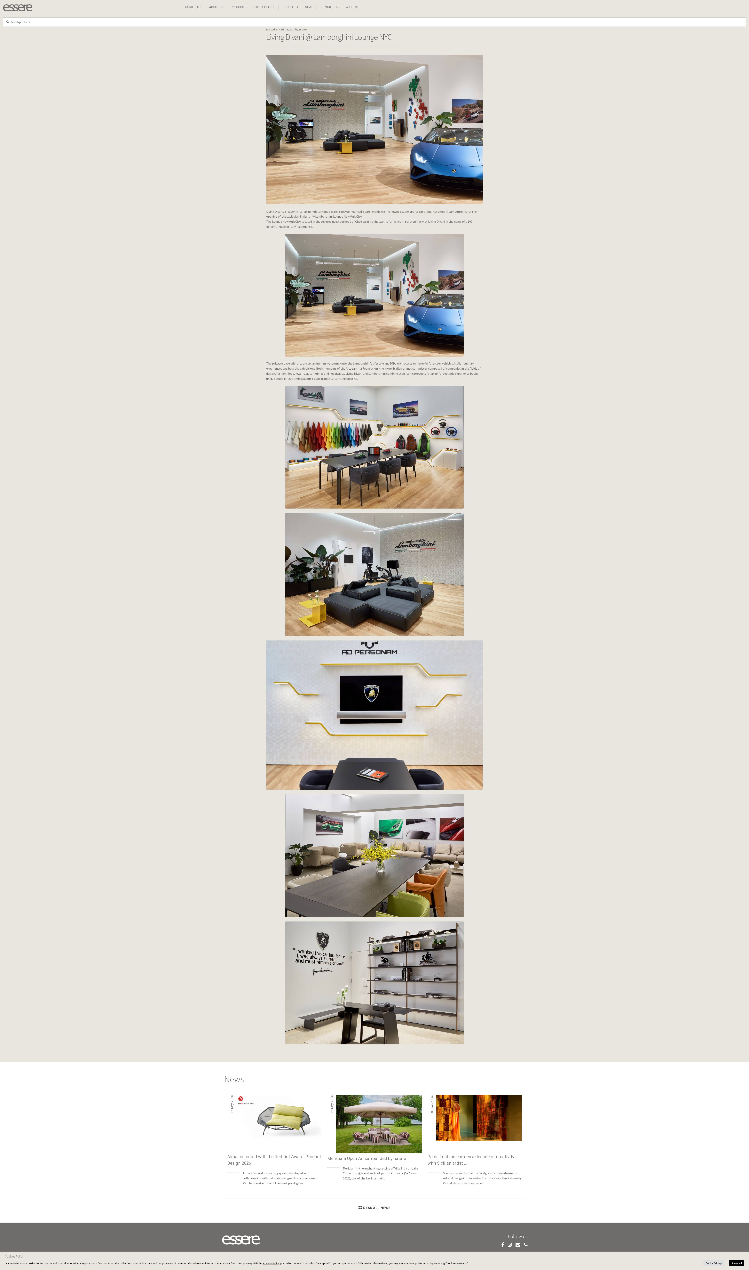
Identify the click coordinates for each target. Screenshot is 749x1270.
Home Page (193, 7)
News (309, 7)
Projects (290, 7)
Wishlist (353, 7)
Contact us (329, 7)
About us (216, 7)
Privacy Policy (271, 1263)
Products (239, 7)
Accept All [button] (737, 1263)
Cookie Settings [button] (714, 1263)
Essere (303, 29)
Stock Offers (264, 7)
